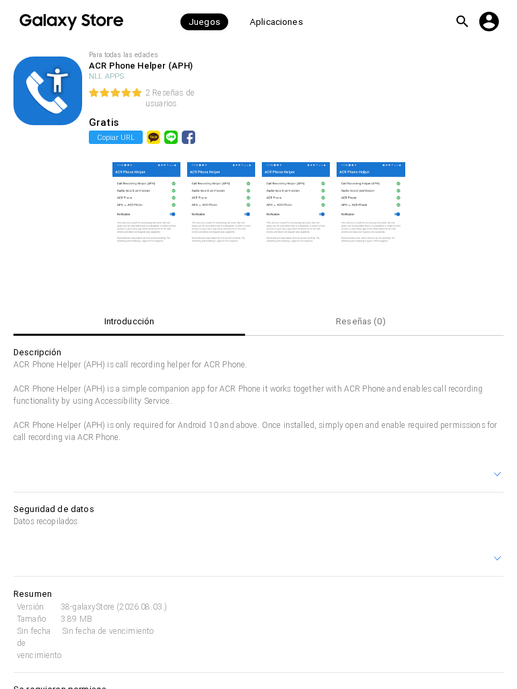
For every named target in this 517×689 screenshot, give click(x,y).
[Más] (498, 475)
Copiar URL (116, 137)
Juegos (204, 22)
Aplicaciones (276, 22)
